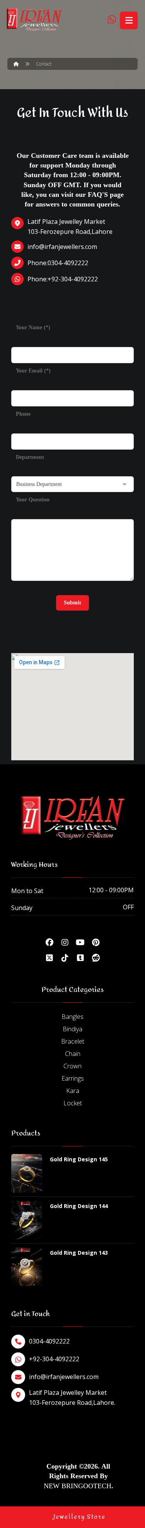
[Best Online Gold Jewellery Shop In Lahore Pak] (34, 20)
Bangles (72, 1016)
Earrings (72, 1078)
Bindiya (72, 1029)
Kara (72, 1090)
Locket (72, 1103)
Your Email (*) (33, 371)
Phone (23, 414)
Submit (72, 603)
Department (30, 457)
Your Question (32, 500)
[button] (49, 942)
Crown (72, 1066)
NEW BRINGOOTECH (77, 1486)
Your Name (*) (33, 327)
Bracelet (72, 1041)
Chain (72, 1053)
